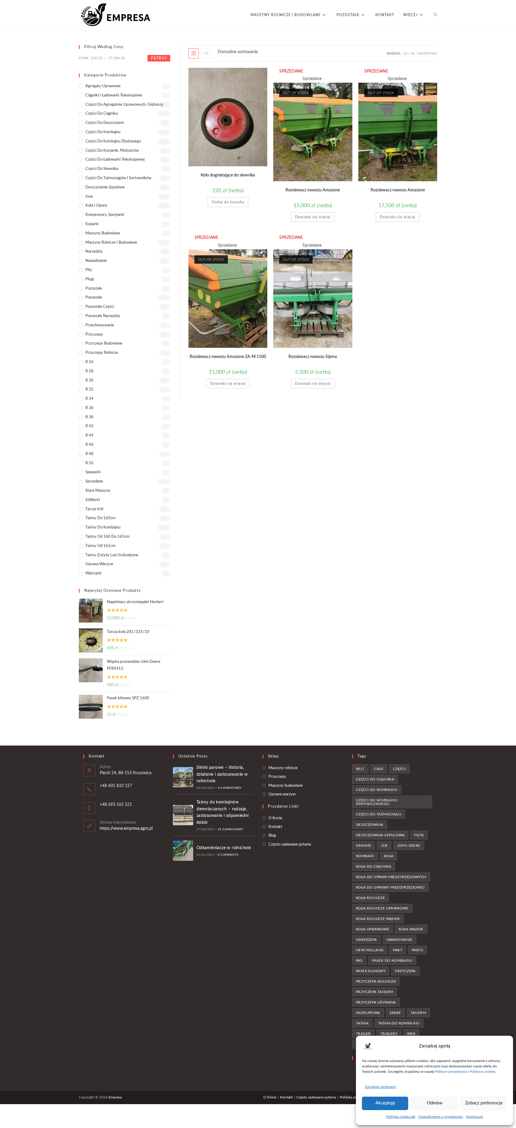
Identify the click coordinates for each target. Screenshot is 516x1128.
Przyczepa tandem (374, 992)
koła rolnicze (370, 898)
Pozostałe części (99, 307)
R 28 (89, 371)
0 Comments (228, 854)
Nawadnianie (96, 261)
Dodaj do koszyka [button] (228, 202)
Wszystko (427, 53)
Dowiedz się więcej (313, 217)
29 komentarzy (230, 829)
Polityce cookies (482, 1071)
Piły (88, 270)
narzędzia (366, 939)
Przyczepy (94, 334)
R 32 (89, 389)
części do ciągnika (375, 779)
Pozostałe (93, 289)
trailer (363, 1033)
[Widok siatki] (193, 53)
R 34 (89, 399)
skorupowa (368, 1013)
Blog (272, 835)
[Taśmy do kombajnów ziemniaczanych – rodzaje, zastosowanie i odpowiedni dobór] (183, 815)
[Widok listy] (207, 53)
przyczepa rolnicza (376, 981)
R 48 (89, 454)
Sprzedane (94, 481)
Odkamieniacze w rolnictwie (223, 848)
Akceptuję (385, 1103)
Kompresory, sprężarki (104, 215)
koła (389, 856)
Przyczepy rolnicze (101, 353)
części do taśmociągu (378, 814)
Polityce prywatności (451, 1071)
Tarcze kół (94, 509)
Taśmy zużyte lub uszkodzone (111, 555)
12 (405, 53)
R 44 (89, 435)
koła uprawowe (372, 929)
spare (395, 1013)
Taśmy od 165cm (100, 546)
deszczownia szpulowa (380, 835)
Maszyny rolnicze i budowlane (111, 243)
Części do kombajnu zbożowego (113, 141)
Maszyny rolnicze (283, 768)
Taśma (362, 1023)
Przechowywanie (99, 325)
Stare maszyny (97, 491)
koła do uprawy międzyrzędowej (390, 887)
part (397, 950)
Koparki (92, 224)
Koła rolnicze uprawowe (382, 908)
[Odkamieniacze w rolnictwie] (183, 850)
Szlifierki (92, 500)
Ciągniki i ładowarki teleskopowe (113, 95)
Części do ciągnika (101, 114)
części (399, 769)
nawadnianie (399, 939)
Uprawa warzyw (99, 564)
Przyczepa (405, 971)
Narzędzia (93, 251)
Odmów (435, 1103)
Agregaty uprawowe (103, 86)
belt (360, 769)
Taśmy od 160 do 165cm (107, 537)
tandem (418, 1013)
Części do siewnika (101, 169)
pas (359, 960)
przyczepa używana (376, 1002)
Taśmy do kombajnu (102, 527)
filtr (419, 835)
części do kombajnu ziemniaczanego (376, 802)
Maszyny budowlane (102, 233)
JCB (384, 845)
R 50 (89, 463)
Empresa (115, 1097)
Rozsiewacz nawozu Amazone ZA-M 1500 (228, 357)
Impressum (474, 1116)
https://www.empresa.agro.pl (126, 828)
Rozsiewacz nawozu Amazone (312, 190)
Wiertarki (93, 573)
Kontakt (275, 827)
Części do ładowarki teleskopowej (115, 160)
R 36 (89, 408)
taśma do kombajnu (399, 1023)
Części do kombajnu (102, 132)
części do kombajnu (376, 790)
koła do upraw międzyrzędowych (391, 877)
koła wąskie (411, 929)
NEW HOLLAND (369, 950)
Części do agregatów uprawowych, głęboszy (124, 105)
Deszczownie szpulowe (105, 187)
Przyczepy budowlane (103, 343)
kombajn (365, 856)
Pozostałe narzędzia (102, 316)
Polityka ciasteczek (400, 1116)
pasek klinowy (371, 971)
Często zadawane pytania (289, 844)
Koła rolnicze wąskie (378, 918)
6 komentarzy (229, 787)
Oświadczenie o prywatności (440, 1116)
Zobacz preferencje (484, 1103)
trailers (388, 1033)
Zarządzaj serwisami (380, 1087)
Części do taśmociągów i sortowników (118, 178)
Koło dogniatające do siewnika (228, 175)
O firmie (275, 818)
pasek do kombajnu (392, 960)
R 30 (89, 380)
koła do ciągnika (373, 866)
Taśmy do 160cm (100, 518)
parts (417, 950)
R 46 (89, 445)
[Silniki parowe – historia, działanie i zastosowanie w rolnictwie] (183, 777)
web (411, 1033)
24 (413, 53)
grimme (363, 845)
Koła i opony (96, 206)
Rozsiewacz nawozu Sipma (312, 357)
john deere (408, 845)
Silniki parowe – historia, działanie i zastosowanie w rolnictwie (222, 774)
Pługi (89, 279)
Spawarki (93, 472)
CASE (379, 769)
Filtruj (159, 58)
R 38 (89, 417)
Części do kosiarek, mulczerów (112, 151)
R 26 (89, 362)
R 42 (89, 426)
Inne (89, 197)
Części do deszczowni (104, 123)
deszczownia (369, 824)
